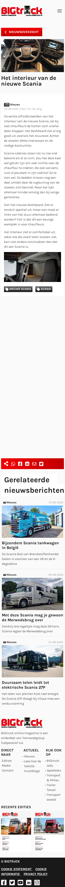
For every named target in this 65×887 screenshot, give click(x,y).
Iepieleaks (54, 770)
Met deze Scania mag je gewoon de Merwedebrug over (32, 617)
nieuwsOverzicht (23, 32)
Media (6, 765)
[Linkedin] (27, 463)
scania (45, 289)
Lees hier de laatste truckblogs (32, 766)
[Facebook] (20, 463)
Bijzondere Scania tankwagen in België (30, 545)
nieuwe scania (20, 289)
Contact (8, 770)
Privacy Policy (36, 874)
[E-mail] (34, 463)
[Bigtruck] (22, 11)
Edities (7, 761)
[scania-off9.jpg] (32, 267)
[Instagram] (37, 882)
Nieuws (29, 756)
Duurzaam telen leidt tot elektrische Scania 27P (25, 685)
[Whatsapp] (13, 463)
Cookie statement (16, 869)
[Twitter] (41, 463)
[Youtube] (20, 882)
